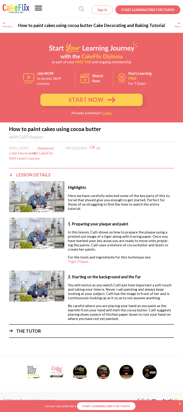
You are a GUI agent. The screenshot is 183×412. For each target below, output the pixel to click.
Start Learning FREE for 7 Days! (148, 10)
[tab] (91, 174)
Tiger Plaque (78, 261)
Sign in (102, 10)
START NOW (86, 99)
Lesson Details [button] (33, 174)
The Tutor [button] (28, 331)
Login (107, 113)
